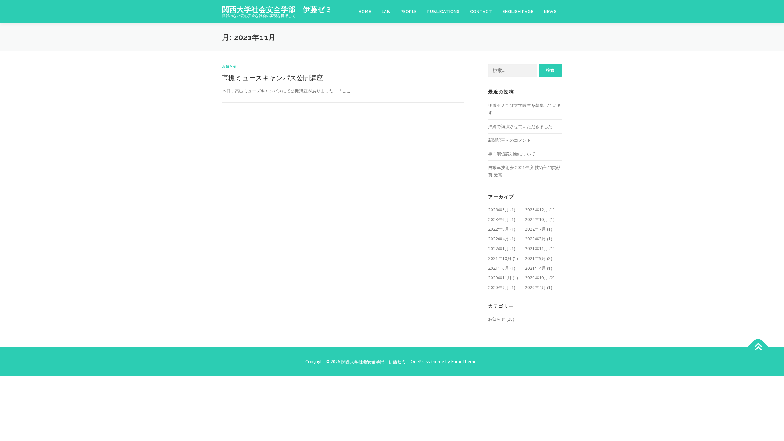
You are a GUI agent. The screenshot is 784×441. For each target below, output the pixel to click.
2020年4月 (535, 287)
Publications (443, 11)
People (409, 11)
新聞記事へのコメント (509, 140)
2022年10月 (536, 219)
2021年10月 (499, 258)
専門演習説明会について (511, 153)
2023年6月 (498, 219)
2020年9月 (498, 287)
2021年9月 (535, 258)
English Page (518, 11)
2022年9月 (498, 229)
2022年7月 (535, 229)
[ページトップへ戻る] (758, 347)
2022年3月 (535, 239)
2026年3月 (498, 210)
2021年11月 (536, 248)
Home (365, 11)
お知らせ (229, 66)
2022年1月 (498, 248)
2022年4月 (498, 239)
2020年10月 (536, 278)
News (550, 11)
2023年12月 (536, 210)
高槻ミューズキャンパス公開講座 (272, 77)
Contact (481, 11)
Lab (386, 11)
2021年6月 (498, 268)
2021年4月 (535, 268)
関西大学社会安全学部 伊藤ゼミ (277, 9)
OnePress (420, 361)
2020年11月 (499, 278)
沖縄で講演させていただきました (520, 126)
